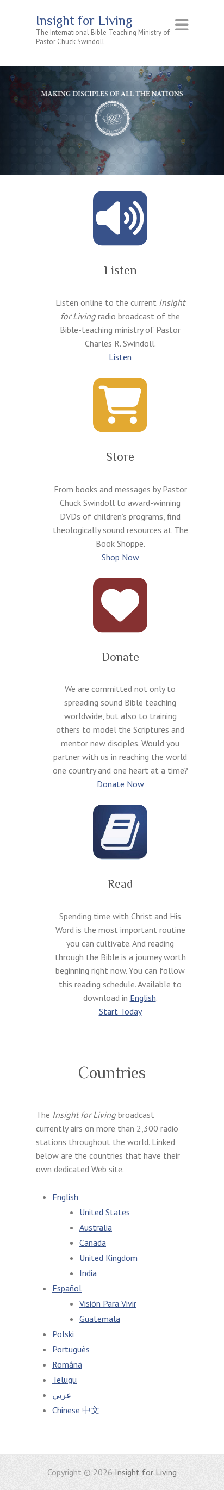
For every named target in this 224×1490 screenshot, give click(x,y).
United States (104, 1212)
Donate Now (120, 783)
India (88, 1273)
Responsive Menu (181, 24)
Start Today (120, 1011)
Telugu (64, 1379)
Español (67, 1288)
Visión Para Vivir (107, 1303)
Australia (95, 1227)
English (143, 997)
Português (71, 1349)
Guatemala (99, 1318)
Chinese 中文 (75, 1410)
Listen (120, 356)
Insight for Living (84, 21)
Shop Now (120, 557)
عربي (62, 1394)
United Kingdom (108, 1257)
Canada (92, 1242)
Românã (67, 1364)
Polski (63, 1333)
